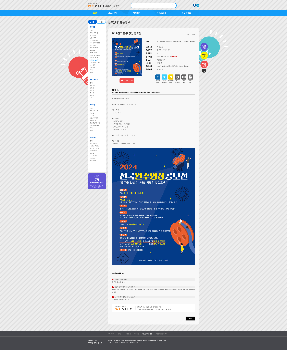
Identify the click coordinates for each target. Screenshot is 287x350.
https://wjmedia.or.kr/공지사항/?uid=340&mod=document (173, 66)
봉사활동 (92, 65)
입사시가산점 (93, 155)
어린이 (92, 95)
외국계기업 (93, 120)
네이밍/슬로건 (94, 57)
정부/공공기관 (94, 110)
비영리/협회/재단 (94, 125)
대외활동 (136, 13)
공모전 (94, 13)
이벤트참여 (161, 13)
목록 (190, 318)
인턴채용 (92, 158)
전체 (91, 30)
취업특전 (92, 153)
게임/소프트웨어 (94, 48)
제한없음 (92, 85)
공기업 (92, 113)
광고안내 (119, 334)
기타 (91, 72)
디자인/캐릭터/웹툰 (95, 43)
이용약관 (136, 334)
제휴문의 (128, 334)
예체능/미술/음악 (94, 60)
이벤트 (101, 22)
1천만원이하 (93, 151)
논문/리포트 (93, 38)
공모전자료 (186, 13)
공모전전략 (112, 13)
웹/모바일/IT (93, 45)
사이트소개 (111, 334)
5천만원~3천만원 (94, 146)
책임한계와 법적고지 (161, 334)
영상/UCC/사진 (94, 40)
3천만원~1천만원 (94, 148)
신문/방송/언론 (94, 118)
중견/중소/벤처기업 (95, 123)
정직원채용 (93, 160)
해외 (91, 70)
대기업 (92, 115)
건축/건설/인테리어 (95, 55)
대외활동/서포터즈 (95, 62)
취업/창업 (92, 67)
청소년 (92, 93)
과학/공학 (92, 50)
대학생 (92, 90)
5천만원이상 (93, 143)
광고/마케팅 (93, 35)
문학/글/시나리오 (94, 52)
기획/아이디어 (94, 33)
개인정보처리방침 (147, 334)
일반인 (92, 88)
